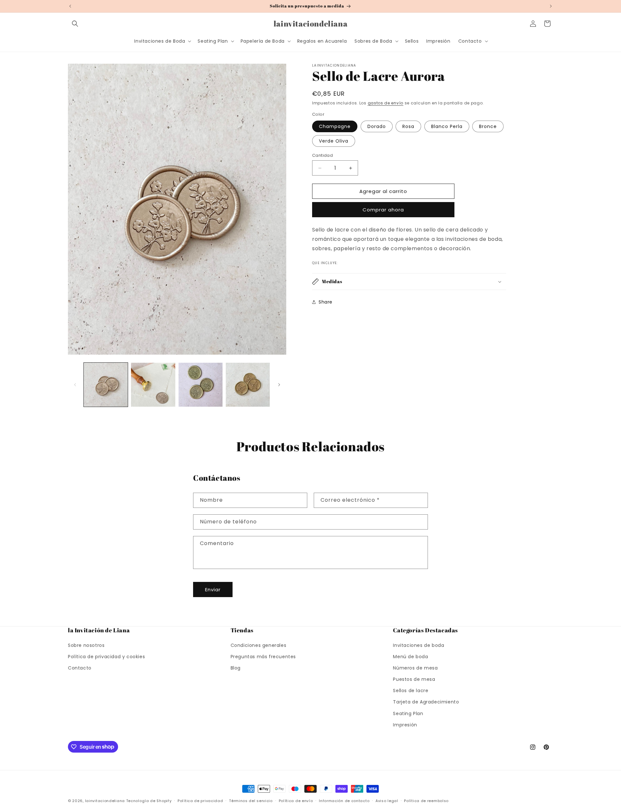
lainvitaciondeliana (105, 800)
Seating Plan (408, 713)
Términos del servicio (251, 800)
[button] (75, 23)
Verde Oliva (333, 141)
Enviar (213, 589)
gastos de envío (386, 103)
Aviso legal (387, 800)
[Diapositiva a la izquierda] (75, 385)
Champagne (335, 126)
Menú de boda (410, 656)
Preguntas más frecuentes (263, 656)
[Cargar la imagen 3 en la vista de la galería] (201, 385)
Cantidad (322, 155)
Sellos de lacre (410, 690)
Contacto (80, 667)
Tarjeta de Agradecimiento (426, 702)
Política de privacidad (200, 800)
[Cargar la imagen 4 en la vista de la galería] (248, 385)
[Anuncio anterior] (70, 6)
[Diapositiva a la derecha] (279, 385)
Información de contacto (344, 800)
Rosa (408, 126)
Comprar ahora (383, 209)
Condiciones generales (259, 645)
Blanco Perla (447, 126)
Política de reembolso (426, 800)
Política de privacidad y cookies (106, 656)
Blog (236, 667)
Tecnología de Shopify (149, 800)
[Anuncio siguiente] (551, 6)
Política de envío (296, 800)
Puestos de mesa (414, 679)
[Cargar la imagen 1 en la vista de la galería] (106, 385)
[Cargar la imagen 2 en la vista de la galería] (153, 385)
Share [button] (325, 302)
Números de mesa (415, 667)
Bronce (488, 126)
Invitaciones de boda (418, 645)
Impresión (405, 724)
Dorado (376, 126)
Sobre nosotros (86, 645)
